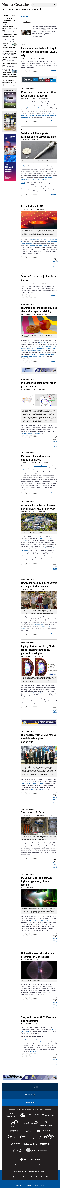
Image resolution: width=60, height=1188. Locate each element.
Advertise (35, 9)
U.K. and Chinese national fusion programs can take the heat (37, 954)
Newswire (25, 16)
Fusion (23, 45)
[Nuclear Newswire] (42, 1177)
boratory (25, 540)
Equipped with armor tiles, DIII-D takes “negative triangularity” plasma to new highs (38, 649)
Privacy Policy (19, 1185)
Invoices (37, 1185)
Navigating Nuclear (34, 1171)
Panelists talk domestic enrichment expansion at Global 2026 (9, 28)
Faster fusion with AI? (32, 206)
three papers (42, 342)
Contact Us (43, 1171)
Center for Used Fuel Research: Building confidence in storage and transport (9, 20)
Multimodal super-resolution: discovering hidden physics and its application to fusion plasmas (38, 115)
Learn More (35, 38)
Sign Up (18, 9)
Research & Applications (27, 88)
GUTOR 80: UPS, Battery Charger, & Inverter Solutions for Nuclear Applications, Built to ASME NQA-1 (9, 74)
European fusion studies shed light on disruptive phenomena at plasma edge (39, 51)
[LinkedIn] (23, 1177)
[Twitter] (18, 1177)
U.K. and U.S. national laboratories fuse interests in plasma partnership (38, 738)
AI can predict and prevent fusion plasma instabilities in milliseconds (39, 506)
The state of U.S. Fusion (33, 812)
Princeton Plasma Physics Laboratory (38, 108)
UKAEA (42, 789)
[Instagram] (28, 1177)
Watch (23, 183)
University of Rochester (40, 466)
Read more (32, 1051)
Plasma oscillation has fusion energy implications (36, 457)
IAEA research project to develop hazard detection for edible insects (9, 36)
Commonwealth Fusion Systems (38, 245)
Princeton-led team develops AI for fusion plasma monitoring (38, 93)
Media (42, 1185)
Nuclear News (41, 58)
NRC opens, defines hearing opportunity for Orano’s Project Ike (9, 82)
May (24, 166)
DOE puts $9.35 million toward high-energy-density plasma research (36, 881)
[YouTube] (32, 1177)
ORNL (31, 789)
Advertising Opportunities (20, 1171)
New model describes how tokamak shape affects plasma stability (39, 309)
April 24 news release (37, 693)
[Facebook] (13, 1177)
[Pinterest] (37, 1177)
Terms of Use (29, 1185)
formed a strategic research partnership (32, 783)
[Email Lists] (47, 1177)
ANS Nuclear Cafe (43, 98)
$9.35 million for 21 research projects (41, 920)
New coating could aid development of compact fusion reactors (39, 584)
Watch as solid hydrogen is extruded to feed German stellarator (39, 134)
